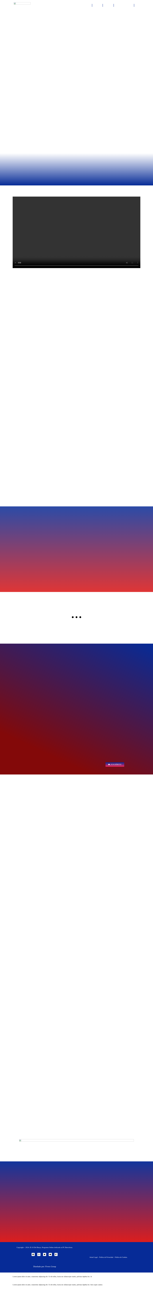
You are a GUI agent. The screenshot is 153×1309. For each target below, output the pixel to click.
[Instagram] (38, 1254)
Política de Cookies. (121, 1257)
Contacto (108, 9)
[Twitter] (44, 1254)
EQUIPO (108, 5)
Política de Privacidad (106, 1257)
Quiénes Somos (124, 5)
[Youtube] (50, 1254)
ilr (91, 1276)
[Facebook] (33, 1254)
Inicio (87, 5)
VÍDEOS (97, 5)
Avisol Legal (93, 1257)
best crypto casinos (96, 1285)
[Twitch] (56, 1254)
